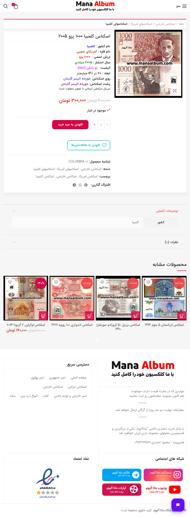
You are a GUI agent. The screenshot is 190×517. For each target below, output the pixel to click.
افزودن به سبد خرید (70, 124)
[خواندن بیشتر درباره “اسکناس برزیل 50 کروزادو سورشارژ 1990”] (135, 315)
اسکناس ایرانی (77, 387)
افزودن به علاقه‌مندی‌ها (85, 145)
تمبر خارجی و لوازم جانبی (70, 396)
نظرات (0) (171, 242)
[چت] (177, 505)
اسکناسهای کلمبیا (116, 24)
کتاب (46, 396)
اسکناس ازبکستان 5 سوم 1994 (164, 325)
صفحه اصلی (79, 377)
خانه (181, 24)
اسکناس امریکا (88, 176)
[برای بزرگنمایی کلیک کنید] (174, 90)
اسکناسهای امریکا (141, 24)
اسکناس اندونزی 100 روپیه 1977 (71, 325)
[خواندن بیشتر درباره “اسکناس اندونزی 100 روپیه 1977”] (89, 315)
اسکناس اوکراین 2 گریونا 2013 (26, 325)
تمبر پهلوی (37, 377)
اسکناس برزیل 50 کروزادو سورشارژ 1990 (118, 327)
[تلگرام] (74, 185)
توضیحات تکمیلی (167, 210)
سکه (13, 396)
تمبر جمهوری (57, 377)
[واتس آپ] (80, 185)
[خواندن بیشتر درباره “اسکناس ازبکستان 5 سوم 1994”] (182, 315)
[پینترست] (86, 185)
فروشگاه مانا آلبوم (164, 510)
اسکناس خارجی (165, 24)
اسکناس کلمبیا (45, 176)
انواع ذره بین (29, 396)
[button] (43, 315)
